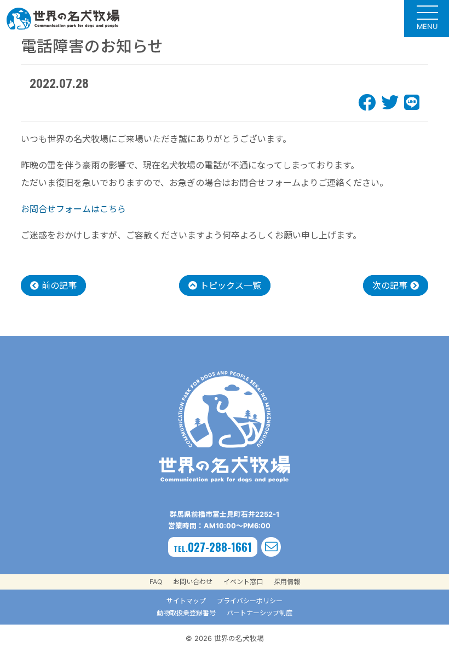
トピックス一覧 (229, 285)
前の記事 (58, 285)
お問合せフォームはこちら (73, 208)
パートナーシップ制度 (259, 613)
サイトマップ (186, 601)
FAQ (155, 582)
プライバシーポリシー (250, 601)
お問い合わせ (192, 582)
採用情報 (287, 582)
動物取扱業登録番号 (186, 613)
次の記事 (391, 285)
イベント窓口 (243, 582)
